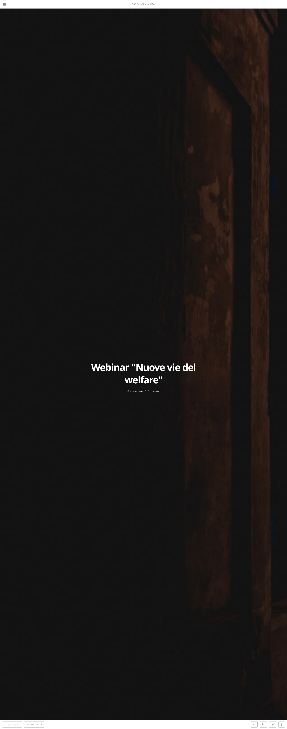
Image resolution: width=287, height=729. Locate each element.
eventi (157, 391)
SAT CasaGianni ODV (143, 4)
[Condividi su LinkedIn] (263, 725)
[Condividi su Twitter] (272, 725)
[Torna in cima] (254, 725)
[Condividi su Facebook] (281, 725)
